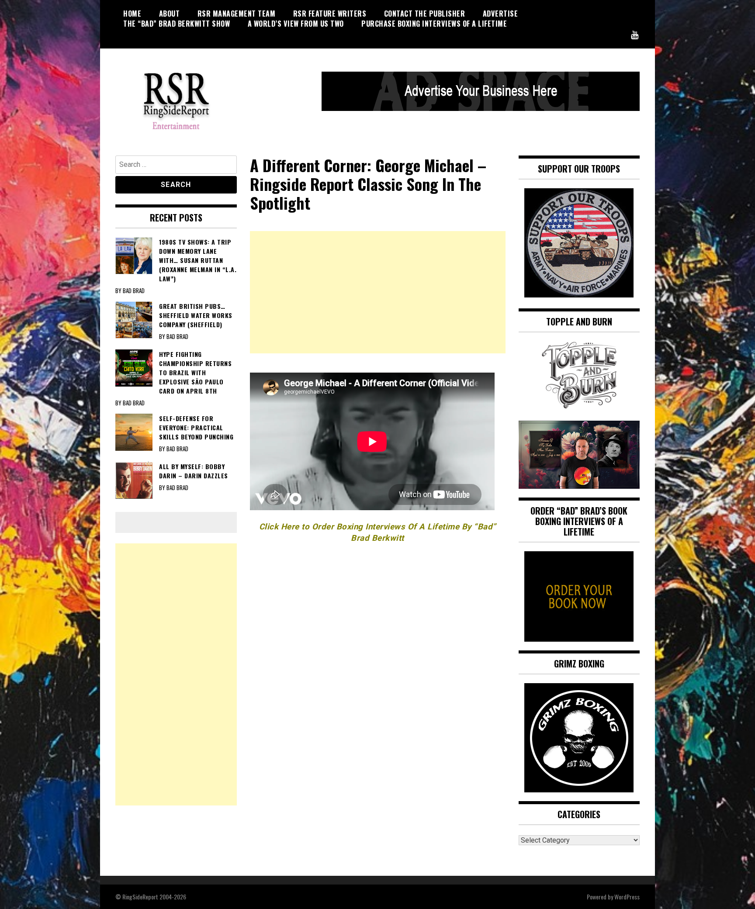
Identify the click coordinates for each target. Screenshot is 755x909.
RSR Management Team (236, 13)
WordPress (627, 896)
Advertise (500, 13)
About (169, 13)
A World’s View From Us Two (296, 23)
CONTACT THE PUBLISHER (424, 13)
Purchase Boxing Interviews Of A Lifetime (434, 23)
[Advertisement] (378, 292)
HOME (132, 13)
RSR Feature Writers (330, 13)
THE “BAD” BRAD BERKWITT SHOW (176, 23)
